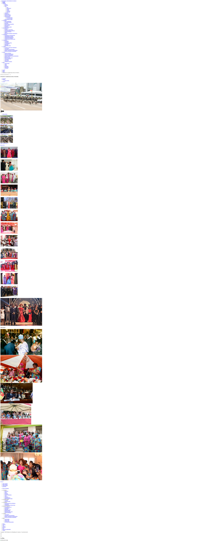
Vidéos (6, 65)
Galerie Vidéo (7, 520)
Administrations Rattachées (9, 37)
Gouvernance (7, 48)
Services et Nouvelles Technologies (10, 51)
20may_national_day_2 (4, 124)
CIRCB (6, 32)
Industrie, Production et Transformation (11, 50)
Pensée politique (7, 25)
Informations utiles (8, 45)
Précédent (4, 78)
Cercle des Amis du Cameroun (10, 30)
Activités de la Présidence (9, 38)
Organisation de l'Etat (8, 42)
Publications (7, 67)
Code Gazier (7, 60)
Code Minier (7, 59)
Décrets (8, 9)
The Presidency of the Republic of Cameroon (8, 0)
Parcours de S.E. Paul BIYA (9, 24)
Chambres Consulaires (8, 61)
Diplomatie (6, 44)
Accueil (3, 69)
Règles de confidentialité (6, 529)
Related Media (4, 114)
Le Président (4, 20)
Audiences (6, 12)
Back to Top (2, 145)
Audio (6, 64)
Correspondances (7, 16)
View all (1, 481)
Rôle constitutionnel (8, 21)
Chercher (4, 524)
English (3, 2)
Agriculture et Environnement (9, 49)
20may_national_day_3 (4, 133)
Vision (6, 492)
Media (3, 70)
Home (3, 523)
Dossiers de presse (8, 14)
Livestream (6, 68)
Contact (3, 530)
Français (3, 1)
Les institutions (7, 43)
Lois (7, 7)
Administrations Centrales (9, 36)
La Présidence (4, 34)
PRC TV (3, 527)
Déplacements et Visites (8, 19)
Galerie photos (7, 63)
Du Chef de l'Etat (9, 17)
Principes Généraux (8, 53)
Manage (3, 79)
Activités (6, 28)
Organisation (7, 504)
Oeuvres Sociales (7, 501)
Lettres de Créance (8, 15)
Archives (3, 526)
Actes (5, 6)
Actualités (4, 3)
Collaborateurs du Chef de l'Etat (10, 39)
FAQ (3, 528)
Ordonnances (9, 8)
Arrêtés (8, 10)
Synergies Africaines (8, 31)
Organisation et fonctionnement (10, 35)
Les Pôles (4, 46)
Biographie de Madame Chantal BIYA (11, 33)
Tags (3, 525)
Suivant (3, 81)
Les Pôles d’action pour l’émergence (11, 47)
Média (3, 62)
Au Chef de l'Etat (9, 18)
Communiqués (7, 13)
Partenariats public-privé (9, 57)
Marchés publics (7, 56)
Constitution (7, 41)
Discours (6, 4)
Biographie (6, 23)
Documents (6, 66)
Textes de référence (8, 58)
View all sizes (7, 80)
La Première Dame (5, 27)
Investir (3, 52)
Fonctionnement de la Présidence (10, 503)
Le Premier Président (8, 22)
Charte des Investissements (9, 54)
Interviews (6, 5)
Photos (3, 71)
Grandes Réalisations (8, 494)
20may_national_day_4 (4, 143)
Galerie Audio (7, 521)
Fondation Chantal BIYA (9, 29)
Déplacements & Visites (8, 498)
